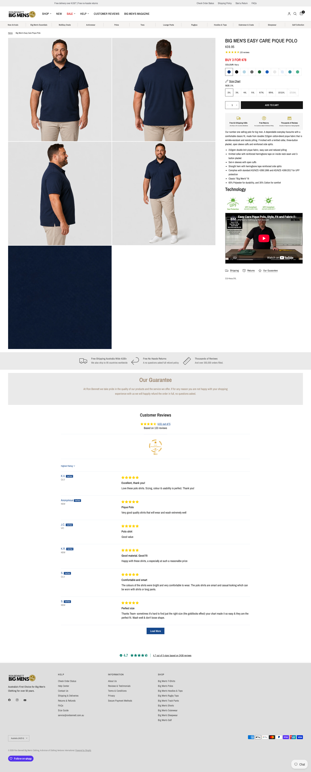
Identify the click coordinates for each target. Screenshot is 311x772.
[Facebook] (11, 699)
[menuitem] (47, 14)
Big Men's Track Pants (168, 700)
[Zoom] (105, 45)
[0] (300, 13)
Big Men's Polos (165, 686)
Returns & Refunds (66, 700)
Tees (142, 25)
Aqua (290, 72)
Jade (297, 72)
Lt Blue (244, 72)
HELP (83, 14)
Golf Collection (298, 25)
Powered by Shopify (83, 750)
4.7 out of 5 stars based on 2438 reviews (172, 655)
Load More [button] (155, 631)
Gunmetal (252, 72)
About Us (112, 681)
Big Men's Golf (165, 720)
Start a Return (242, 3)
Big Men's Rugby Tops (168, 695)
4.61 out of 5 (163, 424)
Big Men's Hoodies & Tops (170, 690)
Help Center (63, 686)
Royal (267, 72)
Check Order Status (205, 3)
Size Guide (63, 710)
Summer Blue (282, 72)
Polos (116, 25)
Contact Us (63, 690)
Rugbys (194, 25)
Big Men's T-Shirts (166, 681)
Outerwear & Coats (246, 25)
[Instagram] (19, 699)
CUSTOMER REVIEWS (106, 14)
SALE (70, 14)
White (275, 72)
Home (10, 33)
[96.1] (155, 446)
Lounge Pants (168, 25)
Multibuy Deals (65, 25)
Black (237, 72)
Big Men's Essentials (38, 25)
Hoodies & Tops (220, 25)
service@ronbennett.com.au (71, 715)
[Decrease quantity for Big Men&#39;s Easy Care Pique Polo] (227, 105)
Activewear (90, 25)
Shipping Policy (225, 3)
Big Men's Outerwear (167, 710)
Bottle (259, 72)
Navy (229, 72)
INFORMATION (116, 674)
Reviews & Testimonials (119, 686)
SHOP (45, 14)
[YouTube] (27, 700)
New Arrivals (13, 25)
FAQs (254, 3)
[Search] (295, 13)
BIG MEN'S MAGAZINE (137, 14)
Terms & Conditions (117, 690)
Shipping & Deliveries (68, 695)
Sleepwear (272, 25)
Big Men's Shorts (166, 705)
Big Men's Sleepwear (168, 715)
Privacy (111, 695)
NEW (59, 14)
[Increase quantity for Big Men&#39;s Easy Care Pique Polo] (236, 105)
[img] (130, 478)
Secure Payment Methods (120, 700)
